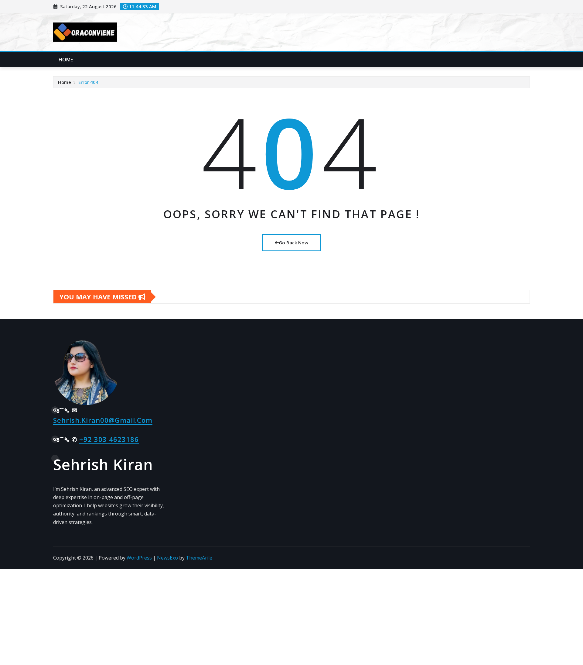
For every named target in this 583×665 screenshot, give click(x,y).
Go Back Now (293, 242)
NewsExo (167, 557)
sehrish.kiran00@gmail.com (102, 420)
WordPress (139, 557)
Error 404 (88, 82)
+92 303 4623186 (109, 439)
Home (66, 59)
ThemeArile (199, 557)
